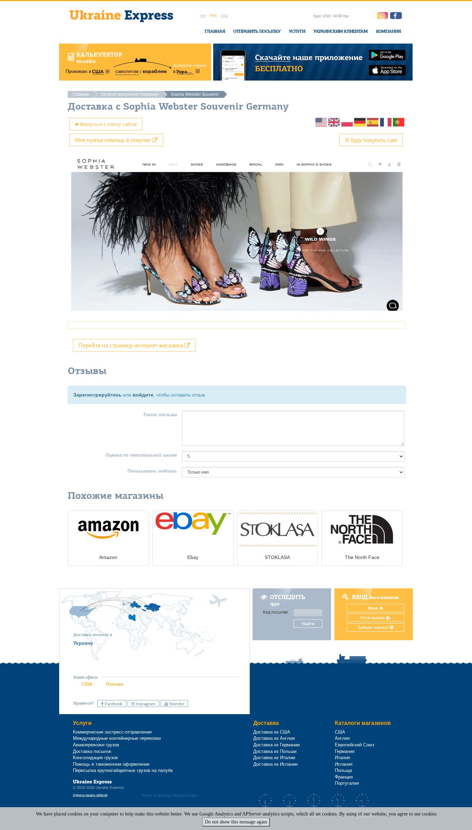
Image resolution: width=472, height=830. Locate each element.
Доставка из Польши (274, 751)
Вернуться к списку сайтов (108, 124)
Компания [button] (388, 31)
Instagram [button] (145, 704)
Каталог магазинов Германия (130, 94)
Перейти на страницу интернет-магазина (131, 345)
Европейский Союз (354, 744)
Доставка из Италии (274, 757)
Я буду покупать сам (371, 140)
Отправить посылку (257, 31)
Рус (213, 16)
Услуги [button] (297, 31)
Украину (83, 643)
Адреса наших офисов (90, 795)
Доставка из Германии (276, 744)
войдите (143, 395)
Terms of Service (156, 795)
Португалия (347, 783)
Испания (343, 764)
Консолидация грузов (95, 757)
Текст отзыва (160, 414)
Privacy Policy (185, 795)
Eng (224, 16)
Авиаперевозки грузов (96, 744)
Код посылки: (276, 612)
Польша (114, 684)
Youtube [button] (176, 704)
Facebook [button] (113, 704)
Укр (203, 16)
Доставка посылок (92, 751)
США (87, 684)
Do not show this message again (236, 821)
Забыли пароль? (374, 627)
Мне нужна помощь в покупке (113, 140)
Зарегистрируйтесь (97, 395)
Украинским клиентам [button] (340, 31)
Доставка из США (271, 732)
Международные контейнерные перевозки (117, 738)
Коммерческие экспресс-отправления (112, 732)
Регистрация (373, 618)
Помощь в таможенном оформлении (111, 764)
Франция (344, 777)
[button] (396, 15)
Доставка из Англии (274, 738)
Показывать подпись (152, 471)
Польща (343, 770)
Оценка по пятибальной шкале (141, 455)
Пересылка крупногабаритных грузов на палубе (123, 770)
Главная (215, 31)
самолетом (127, 71)
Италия (342, 757)
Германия (345, 751)
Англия (342, 738)
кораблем (155, 71)
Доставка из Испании (275, 764)
